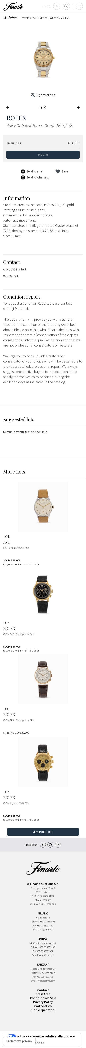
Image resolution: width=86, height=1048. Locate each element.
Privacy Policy (43, 1002)
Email (36, 929)
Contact (43, 990)
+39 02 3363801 (47, 921)
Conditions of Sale (43, 998)
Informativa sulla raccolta (24, 1043)
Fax (34, 925)
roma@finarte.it (46, 955)
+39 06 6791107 (47, 947)
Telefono (35, 921)
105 (6, 623)
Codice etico (43, 1006)
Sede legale (36, 888)
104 (6, 537)
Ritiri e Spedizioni (43, 1010)
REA (37, 899)
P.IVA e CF (36, 895)
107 (6, 792)
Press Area (43, 994)
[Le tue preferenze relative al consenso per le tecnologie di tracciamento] (19, 1041)
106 (6, 709)
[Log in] (66, 6)
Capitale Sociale (38, 903)
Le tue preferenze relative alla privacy (45, 1036)
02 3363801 (10, 276)
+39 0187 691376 (47, 972)
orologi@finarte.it (14, 269)
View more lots (43, 831)
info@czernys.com (46, 980)
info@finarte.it (46, 929)
